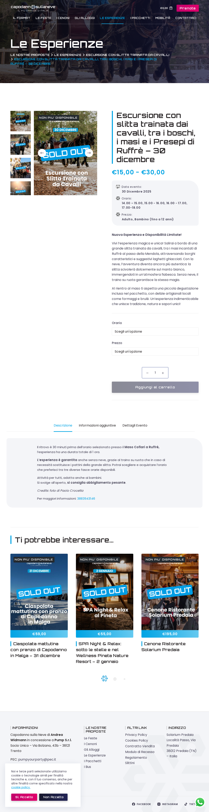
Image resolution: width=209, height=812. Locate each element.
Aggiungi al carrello (155, 387)
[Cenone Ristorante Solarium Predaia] (170, 592)
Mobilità (162, 18)
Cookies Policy (136, 740)
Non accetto (53, 797)
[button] (104, 678)
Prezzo (117, 343)
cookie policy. (20, 787)
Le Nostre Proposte (30, 55)
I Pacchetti (140, 18)
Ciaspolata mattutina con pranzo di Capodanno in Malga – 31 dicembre (38, 649)
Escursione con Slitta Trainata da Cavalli (127, 55)
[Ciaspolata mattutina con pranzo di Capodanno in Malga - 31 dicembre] (39, 592)
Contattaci (185, 18)
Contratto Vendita (140, 746)
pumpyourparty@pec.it (37, 759)
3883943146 (86, 498)
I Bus (87, 766)
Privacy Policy (136, 734)
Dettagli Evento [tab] (134, 425)
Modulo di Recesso (140, 752)
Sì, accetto (24, 797)
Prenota (188, 8)
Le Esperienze (112, 18)
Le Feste (43, 18)
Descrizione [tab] (63, 425)
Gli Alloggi (85, 18)
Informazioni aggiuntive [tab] (97, 425)
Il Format (21, 18)
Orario (117, 323)
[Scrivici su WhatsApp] (200, 802)
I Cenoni (62, 18)
